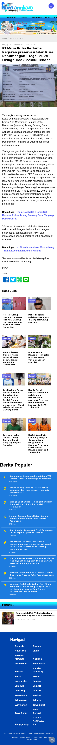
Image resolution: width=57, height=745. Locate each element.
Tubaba (19, 38)
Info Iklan (47, 737)
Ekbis (48, 17)
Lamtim (37, 690)
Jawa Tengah (37, 711)
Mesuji (36, 676)
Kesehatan (39, 663)
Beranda (11, 17)
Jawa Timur (21, 713)
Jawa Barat (39, 705)
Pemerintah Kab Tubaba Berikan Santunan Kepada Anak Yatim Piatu (35, 614)
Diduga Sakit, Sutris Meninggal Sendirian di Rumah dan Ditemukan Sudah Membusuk (31, 504)
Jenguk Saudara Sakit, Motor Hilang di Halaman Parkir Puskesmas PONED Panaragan (29, 518)
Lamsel (37, 686)
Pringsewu (21, 700)
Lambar (37, 681)
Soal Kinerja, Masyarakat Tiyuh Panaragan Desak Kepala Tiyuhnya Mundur (31, 531)
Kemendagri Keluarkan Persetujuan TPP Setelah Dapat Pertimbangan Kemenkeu (30, 477)
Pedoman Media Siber (34, 737)
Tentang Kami (31, 739)
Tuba (18, 676)
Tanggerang (21, 724)
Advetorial (36, 17)
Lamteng (20, 690)
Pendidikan (21, 663)
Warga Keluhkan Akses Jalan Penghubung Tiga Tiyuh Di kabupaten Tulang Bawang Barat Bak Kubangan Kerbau (32, 560)
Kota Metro (21, 681)
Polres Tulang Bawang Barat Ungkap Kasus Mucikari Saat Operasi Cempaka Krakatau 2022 (30, 490)
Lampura (19, 686)
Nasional (37, 659)
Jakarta (37, 700)
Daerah (23, 17)
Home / (5, 38)
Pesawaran (21, 695)
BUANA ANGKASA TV (38, 721)
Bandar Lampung (38, 670)
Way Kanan (21, 705)
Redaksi (22, 737)
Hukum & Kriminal (20, 657)
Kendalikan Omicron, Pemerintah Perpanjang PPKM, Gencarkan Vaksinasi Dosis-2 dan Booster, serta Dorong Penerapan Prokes (30, 545)
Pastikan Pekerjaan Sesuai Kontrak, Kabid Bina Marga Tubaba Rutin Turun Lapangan (32, 573)
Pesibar (37, 695)
